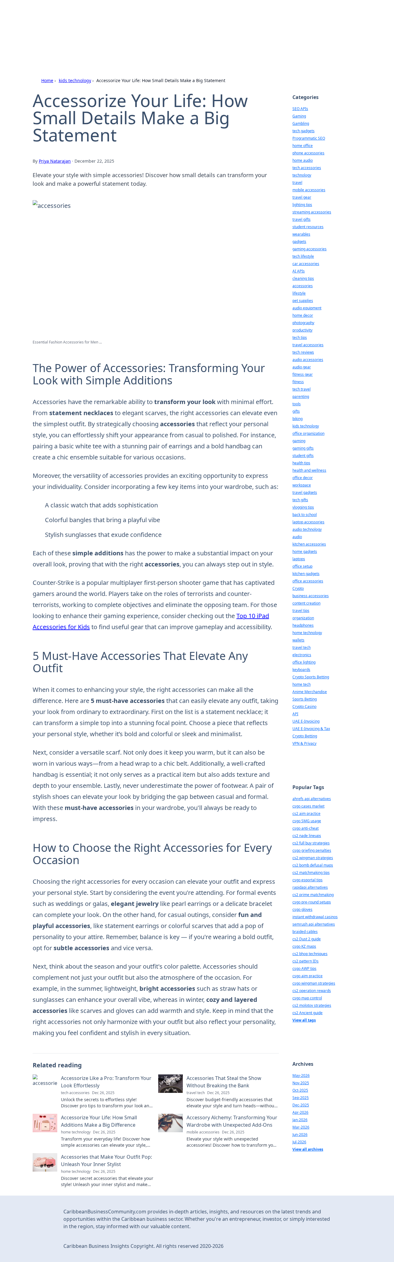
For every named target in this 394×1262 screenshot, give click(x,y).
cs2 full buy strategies (311, 843)
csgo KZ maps (304, 946)
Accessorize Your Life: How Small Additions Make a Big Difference (99, 1121)
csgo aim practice (307, 975)
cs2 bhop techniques (310, 953)
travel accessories (308, 344)
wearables (301, 234)
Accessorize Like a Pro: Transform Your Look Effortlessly (106, 1082)
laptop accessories (308, 522)
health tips (301, 463)
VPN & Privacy (304, 743)
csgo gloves (302, 909)
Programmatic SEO (308, 138)
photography (303, 322)
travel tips (300, 610)
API (295, 713)
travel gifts (301, 219)
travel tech (301, 647)
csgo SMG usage (306, 820)
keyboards (301, 669)
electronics (301, 654)
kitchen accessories (309, 544)
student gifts (303, 455)
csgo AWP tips (304, 968)
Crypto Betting (304, 736)
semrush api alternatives (313, 924)
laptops (298, 559)
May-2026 (301, 1075)
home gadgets (304, 551)
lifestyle (299, 293)
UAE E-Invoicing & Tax (311, 728)
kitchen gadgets (306, 573)
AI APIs (298, 271)
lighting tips (302, 204)
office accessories (307, 581)
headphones (303, 625)
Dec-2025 (300, 1105)
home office (302, 145)
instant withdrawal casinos (315, 916)
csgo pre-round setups (311, 902)
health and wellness (309, 470)
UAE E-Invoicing (306, 721)
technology (301, 175)
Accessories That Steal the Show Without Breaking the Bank (224, 1082)
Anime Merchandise (309, 691)
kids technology (75, 80)
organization (303, 618)
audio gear (301, 367)
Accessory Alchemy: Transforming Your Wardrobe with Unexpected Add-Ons (232, 1121)
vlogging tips (303, 507)
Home (47, 80)
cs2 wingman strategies (312, 857)
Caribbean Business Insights (132, 22)
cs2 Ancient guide (307, 1012)
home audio (302, 160)
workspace (301, 485)
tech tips (299, 337)
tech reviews (303, 352)
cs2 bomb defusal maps (312, 865)
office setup (302, 566)
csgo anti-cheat (305, 828)
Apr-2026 (300, 1112)
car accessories (305, 263)
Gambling (300, 123)
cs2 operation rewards (311, 990)
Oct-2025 (300, 1090)
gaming (298, 440)
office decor (302, 477)
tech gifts (300, 499)
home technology (307, 632)
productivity (302, 330)
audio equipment (306, 308)
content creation (306, 603)
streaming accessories (311, 212)
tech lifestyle (303, 256)
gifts (296, 411)
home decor (302, 315)
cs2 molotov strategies (311, 1005)
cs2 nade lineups (306, 835)
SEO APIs (300, 108)
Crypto (298, 588)
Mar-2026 (300, 1127)
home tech (301, 684)
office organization (308, 433)
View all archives (307, 1149)
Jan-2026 (300, 1119)
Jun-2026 (300, 1134)
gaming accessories (309, 249)
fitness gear (302, 374)
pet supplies (302, 300)
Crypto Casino (304, 706)
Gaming (299, 116)
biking (297, 418)
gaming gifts (303, 448)
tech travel (301, 389)
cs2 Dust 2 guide (306, 939)
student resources (308, 226)
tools (296, 404)
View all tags (304, 1020)
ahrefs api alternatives (311, 798)
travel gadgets (304, 492)
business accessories (310, 595)
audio (297, 536)
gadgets (299, 241)
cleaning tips (303, 278)
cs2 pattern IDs (305, 961)
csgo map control (307, 998)
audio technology (307, 529)
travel (297, 182)
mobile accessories (308, 189)
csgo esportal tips (307, 880)
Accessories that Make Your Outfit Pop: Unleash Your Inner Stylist (106, 1160)
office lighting (304, 662)
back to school (304, 514)
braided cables (305, 931)
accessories (302, 285)
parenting (300, 396)
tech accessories (306, 167)
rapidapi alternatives (310, 887)
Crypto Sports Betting (310, 677)
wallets (298, 640)
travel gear (301, 197)
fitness (298, 381)
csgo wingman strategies (313, 983)
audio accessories (307, 359)
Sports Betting (304, 699)
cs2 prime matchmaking (313, 894)
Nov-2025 (300, 1082)
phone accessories (308, 153)
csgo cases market (308, 806)
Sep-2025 (300, 1097)
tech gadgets (303, 130)
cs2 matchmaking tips (311, 872)
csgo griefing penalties (311, 850)
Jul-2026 (299, 1142)
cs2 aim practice (306, 813)
